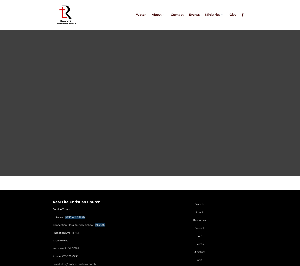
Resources (199, 220)
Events (194, 15)
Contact (177, 15)
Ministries (212, 15)
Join (199, 236)
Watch (141, 15)
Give (233, 15)
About (157, 15)
